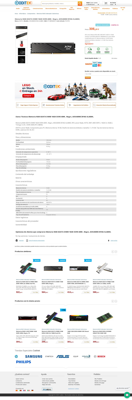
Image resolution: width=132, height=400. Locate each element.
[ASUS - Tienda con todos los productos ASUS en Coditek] (63, 356)
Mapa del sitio (46, 384)
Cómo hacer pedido (48, 381)
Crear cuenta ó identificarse (91, 3)
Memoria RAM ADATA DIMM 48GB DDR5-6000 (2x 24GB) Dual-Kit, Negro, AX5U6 (26, 283)
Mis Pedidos (98, 379)
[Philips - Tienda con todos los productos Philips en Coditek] (23, 362)
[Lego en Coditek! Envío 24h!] (65, 91)
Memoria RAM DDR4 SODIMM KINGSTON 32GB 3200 (102, 332)
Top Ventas (71, 381)
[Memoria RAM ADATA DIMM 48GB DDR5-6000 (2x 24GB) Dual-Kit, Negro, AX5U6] (27, 268)
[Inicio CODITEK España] (26, 2)
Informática (22, 13)
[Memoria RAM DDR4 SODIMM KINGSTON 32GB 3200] (104, 318)
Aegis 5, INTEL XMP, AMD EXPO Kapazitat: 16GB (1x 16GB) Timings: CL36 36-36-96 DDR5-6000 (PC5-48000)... (27, 337)
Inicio (16, 13)
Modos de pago (99, 383)
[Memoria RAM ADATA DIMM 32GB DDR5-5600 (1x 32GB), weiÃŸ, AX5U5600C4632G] (104, 268)
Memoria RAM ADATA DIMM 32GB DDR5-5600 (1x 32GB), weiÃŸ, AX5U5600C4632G (103, 283)
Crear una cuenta (47, 379)
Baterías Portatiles (74, 384)
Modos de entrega (100, 381)
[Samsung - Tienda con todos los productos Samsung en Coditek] (33, 356)
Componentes (31, 13)
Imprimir (21, 240)
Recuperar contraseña (49, 383)
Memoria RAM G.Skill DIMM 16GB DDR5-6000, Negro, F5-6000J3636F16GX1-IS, (26, 332)
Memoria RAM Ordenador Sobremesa (48, 13)
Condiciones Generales (23, 383)
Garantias (97, 384)
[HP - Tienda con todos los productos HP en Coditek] (19, 356)
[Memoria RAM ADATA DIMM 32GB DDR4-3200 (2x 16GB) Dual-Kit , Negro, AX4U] (53, 318)
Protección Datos (21, 384)
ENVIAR (88, 77)
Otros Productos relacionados (37, 240)
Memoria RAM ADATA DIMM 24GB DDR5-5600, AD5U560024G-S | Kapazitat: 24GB (78, 283)
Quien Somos (20, 379)
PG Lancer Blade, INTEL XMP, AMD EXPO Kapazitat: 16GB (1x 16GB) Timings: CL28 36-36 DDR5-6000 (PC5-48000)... (52, 288)
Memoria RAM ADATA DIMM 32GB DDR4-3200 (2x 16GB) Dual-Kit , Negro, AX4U (52, 332)
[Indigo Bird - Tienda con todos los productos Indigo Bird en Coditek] (86, 356)
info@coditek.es (111, 13)
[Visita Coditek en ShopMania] (47, 389)
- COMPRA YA (107, 25)
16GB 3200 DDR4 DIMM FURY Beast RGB (78, 332)
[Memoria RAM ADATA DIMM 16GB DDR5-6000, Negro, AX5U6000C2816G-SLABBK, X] (53, 268)
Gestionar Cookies (73, 389)
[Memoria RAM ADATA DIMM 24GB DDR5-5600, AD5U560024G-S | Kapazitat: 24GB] (78, 268)
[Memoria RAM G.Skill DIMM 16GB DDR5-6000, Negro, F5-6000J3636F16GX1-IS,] (27, 318)
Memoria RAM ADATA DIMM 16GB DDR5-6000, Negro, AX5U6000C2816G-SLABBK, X (52, 283)
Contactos (19, 381)
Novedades (71, 379)
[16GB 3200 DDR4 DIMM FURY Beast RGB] (78, 318)
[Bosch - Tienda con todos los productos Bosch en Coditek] (99, 356)
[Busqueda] (80, 3)
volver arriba (114, 240)
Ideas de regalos (73, 383)
